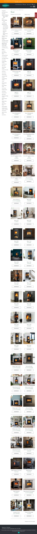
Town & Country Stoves (4, 113)
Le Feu (4, 21)
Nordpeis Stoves (4, 89)
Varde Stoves (4, 114)
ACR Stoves (3, 51)
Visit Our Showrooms (18, 4)
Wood (20, 9)
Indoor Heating (4, 20)
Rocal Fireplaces (4, 106)
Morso (3, 18)
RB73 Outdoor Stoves (4, 104)
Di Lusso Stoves (4, 56)
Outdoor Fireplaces (5, 15)
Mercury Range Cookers (4, 83)
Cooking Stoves (5, 25)
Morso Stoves (4, 88)
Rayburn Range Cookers (4, 102)
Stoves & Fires (4, 24)
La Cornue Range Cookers (4, 77)
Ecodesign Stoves (5, 47)
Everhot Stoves (4, 64)
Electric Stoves (5, 28)
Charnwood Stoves (5, 55)
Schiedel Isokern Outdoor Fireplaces (5, 109)
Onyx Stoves (4, 91)
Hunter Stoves (4, 74)
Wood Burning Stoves (5, 34)
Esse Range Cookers (5, 58)
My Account (29, 4)
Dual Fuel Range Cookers (4, 36)
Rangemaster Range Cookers (5, 96)
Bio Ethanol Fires (5, 12)
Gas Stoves (4, 29)
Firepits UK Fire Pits (5, 69)
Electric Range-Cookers (4, 39)
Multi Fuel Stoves (4, 32)
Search (25, 4)
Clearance (3, 13)
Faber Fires (3, 65)
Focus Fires (3, 71)
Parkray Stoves (4, 92)
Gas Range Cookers (5, 40)
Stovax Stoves (4, 110)
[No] (35, 531)
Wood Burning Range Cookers (4, 44)
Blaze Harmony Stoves (4, 53)
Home (11, 9)
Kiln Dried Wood (5, 27)
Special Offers (4, 45)
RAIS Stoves (4, 94)
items (34, 4)
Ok (18, 532)
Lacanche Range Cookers (4, 79)
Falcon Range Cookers (4, 68)
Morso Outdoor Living (5, 17)
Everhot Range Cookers (4, 62)
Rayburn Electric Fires (4, 99)
